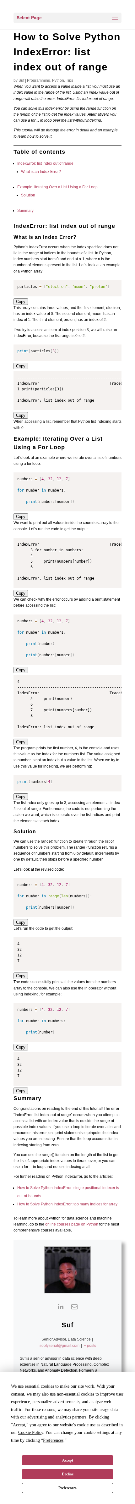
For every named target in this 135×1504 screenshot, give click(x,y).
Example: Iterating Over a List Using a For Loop (57, 187)
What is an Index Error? (41, 171)
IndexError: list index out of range (45, 163)
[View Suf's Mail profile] (74, 1306)
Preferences (67, 1488)
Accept (67, 1460)
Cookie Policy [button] (30, 1432)
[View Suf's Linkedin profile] (60, 1306)
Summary (25, 210)
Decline (67, 1474)
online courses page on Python (71, 1224)
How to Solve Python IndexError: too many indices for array (67, 1204)
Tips (69, 80)
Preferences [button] (53, 1440)
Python (58, 80)
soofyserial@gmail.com (59, 1345)
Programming (38, 80)
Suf (21, 80)
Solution (28, 195)
